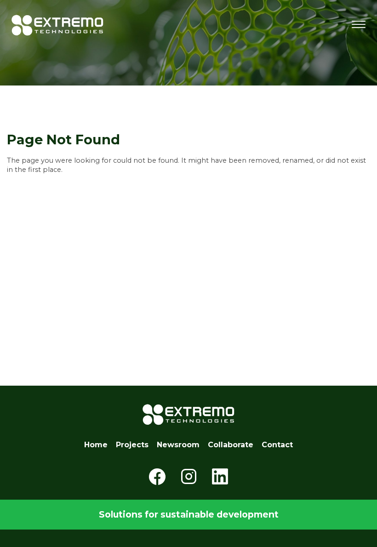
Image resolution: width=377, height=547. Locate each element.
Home (96, 444)
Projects (132, 444)
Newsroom (178, 444)
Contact (277, 444)
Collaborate (230, 444)
